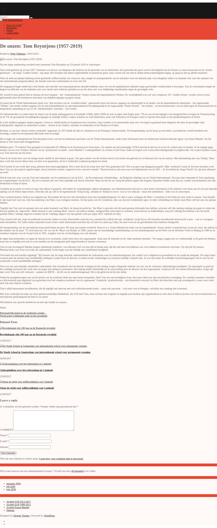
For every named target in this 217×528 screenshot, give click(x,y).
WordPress (49, 515)
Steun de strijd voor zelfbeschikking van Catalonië (27, 388)
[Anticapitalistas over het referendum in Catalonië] (25, 363)
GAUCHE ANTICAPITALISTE (19, 3)
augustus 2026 (13, 483)
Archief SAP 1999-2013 (18, 504)
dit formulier (77, 471)
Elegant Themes (21, 515)
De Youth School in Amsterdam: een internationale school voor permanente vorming (45, 352)
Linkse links (12, 33)
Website (4, 447)
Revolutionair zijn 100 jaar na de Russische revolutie (28, 334)
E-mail (4, 441)
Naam (4, 435)
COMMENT (6, 429)
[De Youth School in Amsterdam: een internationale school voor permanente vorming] (43, 346)
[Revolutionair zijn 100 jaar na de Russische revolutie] (27, 328)
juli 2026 (10, 486)
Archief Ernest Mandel (17, 507)
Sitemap (10, 510)
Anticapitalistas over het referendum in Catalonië (26, 370)
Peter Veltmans (17, 53)
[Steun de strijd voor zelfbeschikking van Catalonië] (26, 381)
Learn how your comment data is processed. (61, 458)
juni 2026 (11, 489)
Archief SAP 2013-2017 (18, 501)
